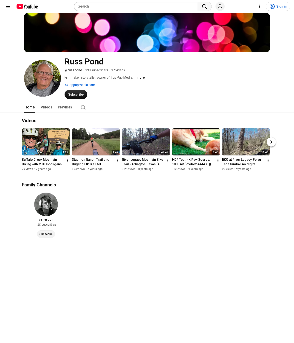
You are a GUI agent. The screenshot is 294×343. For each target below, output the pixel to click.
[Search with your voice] (220, 6)
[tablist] (147, 107)
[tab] (29, 107)
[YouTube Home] (27, 6)
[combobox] (137, 6)
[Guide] (8, 6)
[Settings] (259, 6)
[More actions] (67, 160)
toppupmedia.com (81, 85)
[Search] (204, 6)
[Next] (271, 142)
